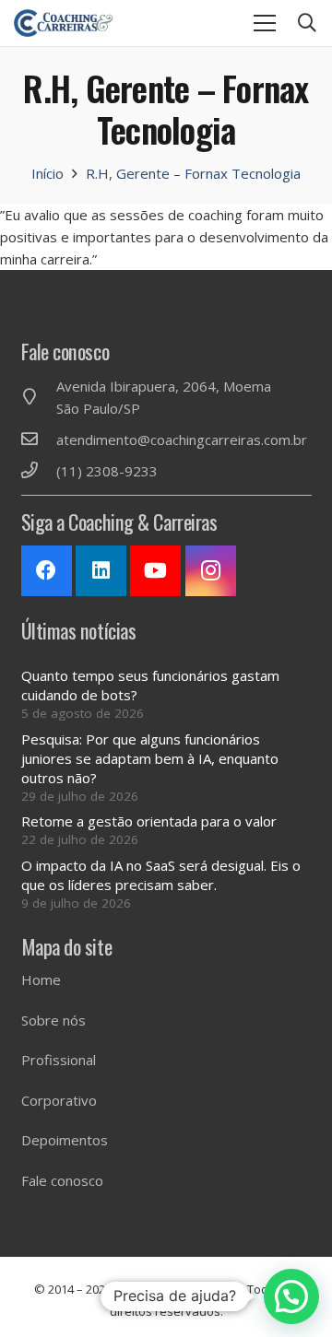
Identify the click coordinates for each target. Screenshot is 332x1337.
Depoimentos (64, 1140)
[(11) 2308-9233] (38, 471)
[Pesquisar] (307, 23)
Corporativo (59, 1100)
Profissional (58, 1059)
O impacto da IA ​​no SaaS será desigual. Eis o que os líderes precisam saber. (161, 875)
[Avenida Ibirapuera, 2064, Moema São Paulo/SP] (38, 397)
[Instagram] (210, 570)
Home (41, 979)
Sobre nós (53, 1020)
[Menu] (265, 23)
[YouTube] (155, 570)
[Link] (63, 23)
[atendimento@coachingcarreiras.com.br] (38, 439)
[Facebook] (46, 570)
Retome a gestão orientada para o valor (149, 821)
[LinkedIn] (101, 570)
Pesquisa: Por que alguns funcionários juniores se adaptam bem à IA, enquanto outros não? (150, 758)
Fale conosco (62, 1180)
